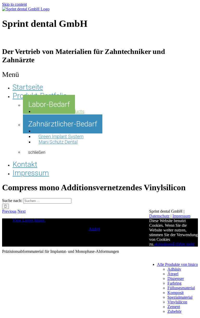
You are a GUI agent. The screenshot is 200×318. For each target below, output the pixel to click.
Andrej (94, 229)
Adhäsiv (174, 269)
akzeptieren (163, 244)
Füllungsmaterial (181, 288)
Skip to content (14, 4)
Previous (9, 211)
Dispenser (175, 278)
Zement (173, 306)
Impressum (181, 216)
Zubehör (174, 311)
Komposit (175, 292)
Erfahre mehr (184, 244)
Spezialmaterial (179, 297)
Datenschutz (159, 216)
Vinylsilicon (177, 302)
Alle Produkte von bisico (177, 264)
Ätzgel (172, 274)
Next (21, 211)
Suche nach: (12, 200)
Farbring (174, 283)
